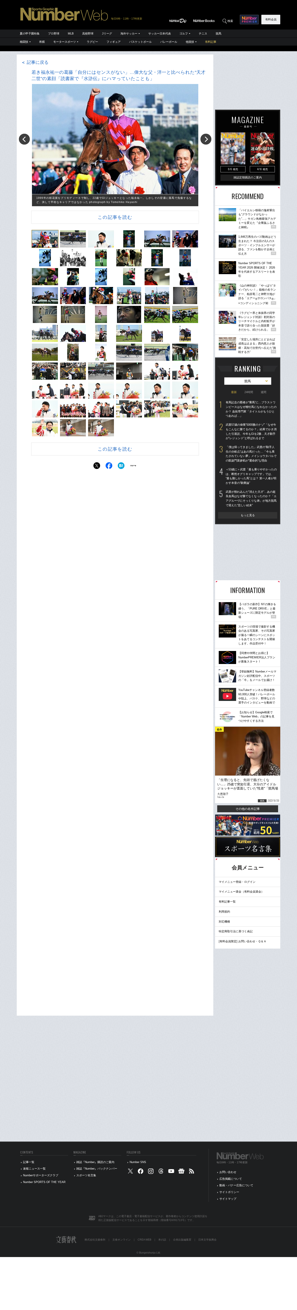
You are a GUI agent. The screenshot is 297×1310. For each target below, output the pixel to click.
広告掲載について (230, 1178)
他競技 (190, 41)
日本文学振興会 (207, 1239)
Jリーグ (107, 33)
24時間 (248, 392)
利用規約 (224, 911)
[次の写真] (205, 139)
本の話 (162, 1239)
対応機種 (224, 921)
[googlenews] (181, 1172)
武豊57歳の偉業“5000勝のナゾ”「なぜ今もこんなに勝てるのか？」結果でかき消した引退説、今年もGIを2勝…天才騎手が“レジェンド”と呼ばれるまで (251, 431)
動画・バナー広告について (236, 1185)
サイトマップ (227, 1198)
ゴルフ (183, 33)
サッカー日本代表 (159, 33)
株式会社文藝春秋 (95, 1239)
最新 (234, 392)
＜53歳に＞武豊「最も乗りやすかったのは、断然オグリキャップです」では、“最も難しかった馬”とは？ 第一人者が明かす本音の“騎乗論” (251, 476)
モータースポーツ (64, 41)
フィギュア (114, 41)
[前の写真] (24, 139)
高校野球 (87, 33)
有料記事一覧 (227, 901)
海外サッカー (128, 33)
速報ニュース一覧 (34, 1168)
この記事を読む (115, 217)
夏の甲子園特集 (30, 33)
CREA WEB (144, 1239)
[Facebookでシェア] (108, 467)
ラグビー (92, 41)
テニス (203, 33)
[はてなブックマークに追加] (121, 467)
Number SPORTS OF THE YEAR (44, 1182)
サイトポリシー (229, 1192)
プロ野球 (53, 33)
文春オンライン (121, 1239)
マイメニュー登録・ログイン (237, 881)
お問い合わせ (227, 1172)
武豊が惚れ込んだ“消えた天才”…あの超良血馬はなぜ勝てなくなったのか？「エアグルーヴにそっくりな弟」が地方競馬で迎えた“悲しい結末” (251, 498)
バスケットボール (140, 41)
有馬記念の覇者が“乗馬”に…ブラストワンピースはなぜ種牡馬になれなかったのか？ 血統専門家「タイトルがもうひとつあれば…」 (251, 409)
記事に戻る (34, 62)
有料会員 (271, 19)
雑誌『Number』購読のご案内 (95, 1162)
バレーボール (168, 41)
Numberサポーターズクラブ (40, 1175)
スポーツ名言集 (86, 1175)
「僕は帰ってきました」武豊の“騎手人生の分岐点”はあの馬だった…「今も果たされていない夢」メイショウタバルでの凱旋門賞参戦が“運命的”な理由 (251, 453)
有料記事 (210, 41)
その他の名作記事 (247, 809)
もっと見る (248, 515)
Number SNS (138, 1162)
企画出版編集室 (182, 1239)
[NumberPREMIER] (249, 19)
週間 (263, 392)
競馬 (218, 33)
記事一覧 (28, 1162)
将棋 (42, 41)
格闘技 (24, 41)
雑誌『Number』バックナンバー (96, 1168)
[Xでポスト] (96, 467)
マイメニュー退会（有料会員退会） (241, 891)
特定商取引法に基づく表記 (236, 931)
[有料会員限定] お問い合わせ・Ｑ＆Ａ (242, 941)
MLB (71, 33)
